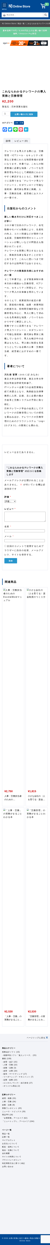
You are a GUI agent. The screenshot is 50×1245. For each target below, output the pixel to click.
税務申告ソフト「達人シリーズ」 (17, 1055)
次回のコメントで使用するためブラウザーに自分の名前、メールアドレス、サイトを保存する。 (24, 550)
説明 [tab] (8, 141)
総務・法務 (8, 1068)
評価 (7, 497)
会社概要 (6, 1153)
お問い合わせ (8, 1167)
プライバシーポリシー (11, 1160)
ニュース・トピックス (11, 1111)
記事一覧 (6, 1137)
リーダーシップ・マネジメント (16, 1077)
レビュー (10, 509)
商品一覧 (6, 1134)
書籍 (4, 1059)
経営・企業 (8, 1071)
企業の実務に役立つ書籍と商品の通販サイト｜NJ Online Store (19, 6)
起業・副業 (8, 1080)
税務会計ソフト (8, 1052)
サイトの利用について (11, 1157)
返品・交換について (10, 1150)
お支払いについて (9, 1144)
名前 (7, 526)
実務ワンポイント (9, 1108)
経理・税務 (7, 1098)
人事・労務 (19, 123)
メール (9, 536)
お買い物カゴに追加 (24, 114)
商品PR (5, 1115)
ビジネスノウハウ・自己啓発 (15, 1083)
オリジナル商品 (10, 1086)
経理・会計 (8, 1062)
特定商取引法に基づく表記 (13, 1163)
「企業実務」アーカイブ (12, 1118)
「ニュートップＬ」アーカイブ (15, 1121)
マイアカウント (8, 1140)
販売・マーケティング (13, 1074)
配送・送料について (10, 1147)
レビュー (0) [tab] (21, 141)
